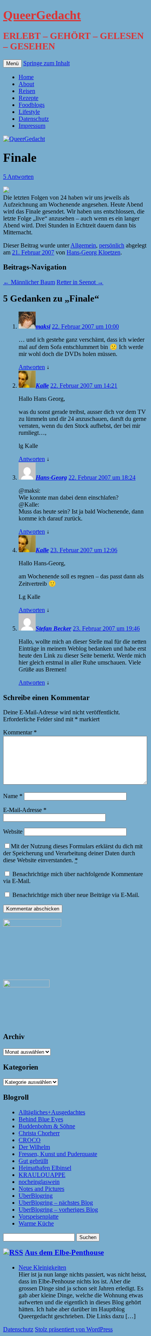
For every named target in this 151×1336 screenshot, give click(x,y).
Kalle (42, 385)
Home (26, 77)
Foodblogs (32, 105)
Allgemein (83, 245)
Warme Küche (36, 1223)
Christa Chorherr (39, 1133)
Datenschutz (34, 118)
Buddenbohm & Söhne (47, 1126)
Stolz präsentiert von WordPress (74, 1329)
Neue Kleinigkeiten (42, 1267)
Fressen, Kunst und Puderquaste (58, 1154)
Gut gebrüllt (33, 1161)
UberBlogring (36, 1195)
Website (12, 831)
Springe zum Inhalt (46, 63)
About (26, 84)
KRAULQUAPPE (42, 1175)
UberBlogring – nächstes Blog (56, 1202)
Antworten (32, 367)
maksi (43, 326)
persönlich (111, 245)
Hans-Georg (51, 477)
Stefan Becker (53, 628)
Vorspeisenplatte (38, 1216)
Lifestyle (29, 112)
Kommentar (20, 732)
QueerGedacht (42, 15)
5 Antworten (18, 176)
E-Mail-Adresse (24, 810)
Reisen (27, 91)
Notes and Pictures (41, 1188)
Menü (12, 63)
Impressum (32, 125)
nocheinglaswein (39, 1181)
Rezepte (28, 98)
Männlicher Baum (29, 282)
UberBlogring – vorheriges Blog (58, 1209)
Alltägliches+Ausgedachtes (52, 1112)
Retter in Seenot (80, 282)
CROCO (30, 1140)
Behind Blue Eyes (41, 1119)
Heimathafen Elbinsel (45, 1168)
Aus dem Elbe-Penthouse (64, 1252)
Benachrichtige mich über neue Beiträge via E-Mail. (75, 895)
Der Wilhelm (34, 1147)
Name (12, 796)
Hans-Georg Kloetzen (93, 252)
